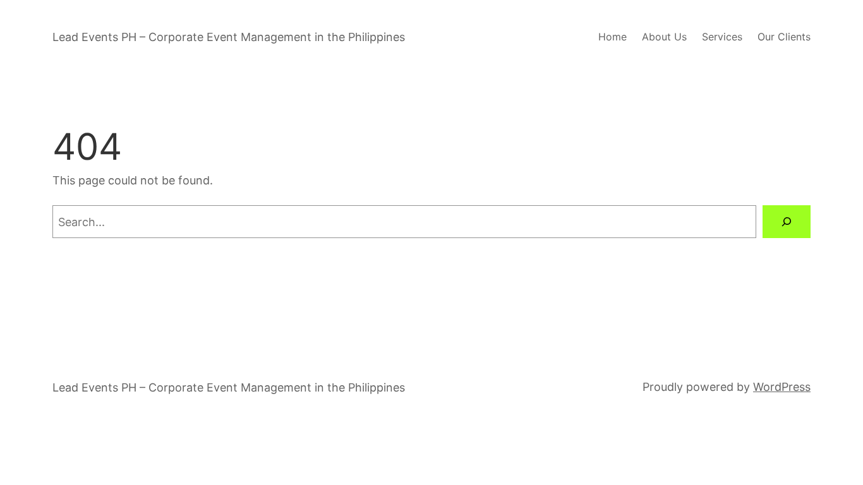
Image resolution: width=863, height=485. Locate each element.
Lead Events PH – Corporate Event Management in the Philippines (228, 37)
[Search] (787, 221)
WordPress (782, 386)
